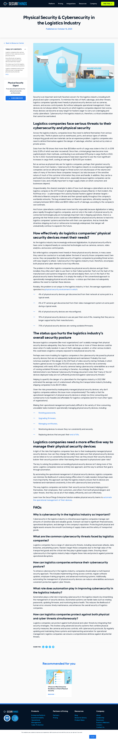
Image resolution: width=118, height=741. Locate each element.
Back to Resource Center (15, 43)
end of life (74, 434)
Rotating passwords (47, 413)
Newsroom (100, 720)
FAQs (7, 74)
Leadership (100, 718)
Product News (79, 720)
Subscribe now (17, 98)
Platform (52, 4)
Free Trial (107, 4)
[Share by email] (53, 647)
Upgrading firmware (47, 418)
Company (93, 4)
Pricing (60, 4)
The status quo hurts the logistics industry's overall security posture (15, 65)
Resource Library (80, 718)
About (98, 715)
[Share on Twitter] (50, 647)
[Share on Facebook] (46, 647)
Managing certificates (48, 424)
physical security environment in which (61, 289)
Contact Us (100, 727)
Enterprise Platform (38, 715)
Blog (76, 715)
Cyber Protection (37, 725)
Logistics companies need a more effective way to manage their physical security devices (15, 70)
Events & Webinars (102, 722)
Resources (82, 4)
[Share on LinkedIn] (43, 647)
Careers (99, 725)
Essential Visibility (37, 718)
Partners (56, 715)
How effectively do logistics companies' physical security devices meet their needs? (13, 60)
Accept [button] (92, 736)
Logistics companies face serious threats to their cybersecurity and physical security (15, 54)
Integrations (71, 4)
